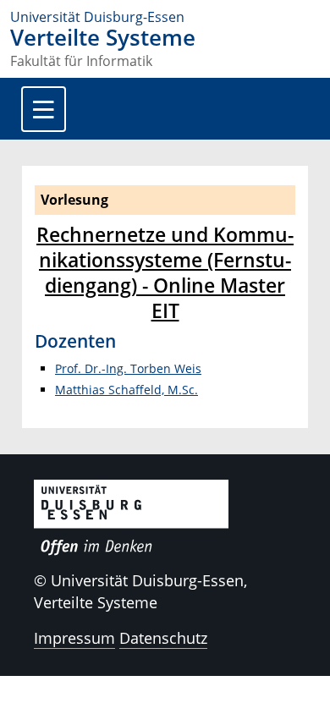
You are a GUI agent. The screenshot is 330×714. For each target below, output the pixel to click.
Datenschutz (163, 638)
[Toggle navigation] (43, 109)
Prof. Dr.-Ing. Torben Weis (128, 368)
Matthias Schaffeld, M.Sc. (126, 390)
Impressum (74, 638)
